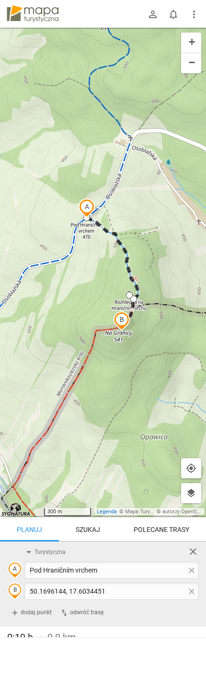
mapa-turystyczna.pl (32, 14)
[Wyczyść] (193, 551)
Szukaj (88, 529)
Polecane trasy (161, 529)
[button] (87, 208)
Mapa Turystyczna (146, 511)
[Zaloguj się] (152, 14)
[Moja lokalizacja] (191, 468)
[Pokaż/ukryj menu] (194, 14)
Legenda (107, 511)
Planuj (29, 529)
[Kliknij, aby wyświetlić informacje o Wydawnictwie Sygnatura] (16, 509)
